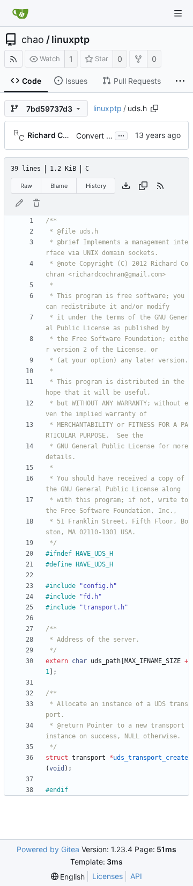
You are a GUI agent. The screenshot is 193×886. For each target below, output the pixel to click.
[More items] (180, 81)
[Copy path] (154, 108)
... (121, 135)
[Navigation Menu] (178, 13)
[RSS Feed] (13, 59)
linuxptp (70, 39)
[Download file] (126, 185)
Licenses (107, 876)
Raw (26, 186)
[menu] (68, 876)
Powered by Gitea (48, 849)
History (96, 186)
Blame (59, 186)
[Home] (20, 13)
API (136, 876)
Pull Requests (137, 80)
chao (32, 39)
